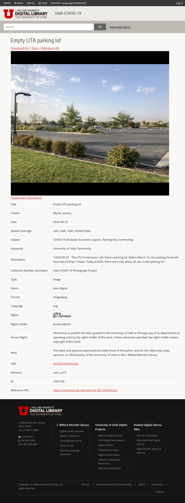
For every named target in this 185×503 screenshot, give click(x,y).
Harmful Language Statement (68, 3)
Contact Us (27, 436)
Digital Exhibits (106, 445)
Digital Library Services (72, 431)
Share (35, 48)
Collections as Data (108, 450)
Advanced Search (120, 27)
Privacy (85, 484)
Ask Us (31, 3)
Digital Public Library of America (149, 450)
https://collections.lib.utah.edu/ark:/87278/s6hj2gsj (85, 390)
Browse (18, 3)
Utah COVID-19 (68, 13)
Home (7, 3)
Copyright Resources (71, 440)
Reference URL (51, 48)
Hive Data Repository (109, 468)
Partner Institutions (147, 435)
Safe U (141, 484)
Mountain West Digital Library (148, 442)
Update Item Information (26, 198)
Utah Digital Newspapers (111, 440)
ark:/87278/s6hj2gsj (65, 363)
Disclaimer (157, 484)
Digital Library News (108, 454)
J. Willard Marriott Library (31, 422)
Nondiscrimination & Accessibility (114, 484)
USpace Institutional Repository (109, 461)
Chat (44, 3)
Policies (160, 491)
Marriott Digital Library (110, 435)
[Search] (100, 26)
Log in (179, 3)
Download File (20, 48)
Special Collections (69, 435)
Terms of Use (67, 445)
